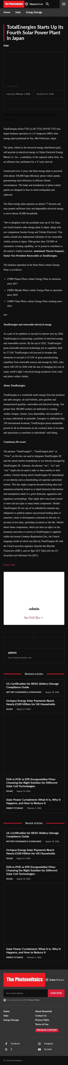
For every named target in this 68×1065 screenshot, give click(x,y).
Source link (9, 565)
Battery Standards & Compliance (23, 692)
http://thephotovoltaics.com (20, 658)
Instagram (48, 1044)
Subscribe (56, 993)
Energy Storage (14, 808)
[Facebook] (9, 103)
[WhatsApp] (33, 103)
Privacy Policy (34, 1000)
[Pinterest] (25, 103)
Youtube (48, 1049)
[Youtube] (39, 1049)
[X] (17, 103)
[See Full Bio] (42, 618)
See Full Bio (32, 617)
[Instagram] (39, 1044)
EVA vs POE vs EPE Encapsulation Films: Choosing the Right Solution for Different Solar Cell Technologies (31, 783)
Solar (6, 46)
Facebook (15, 1044)
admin (12, 652)
